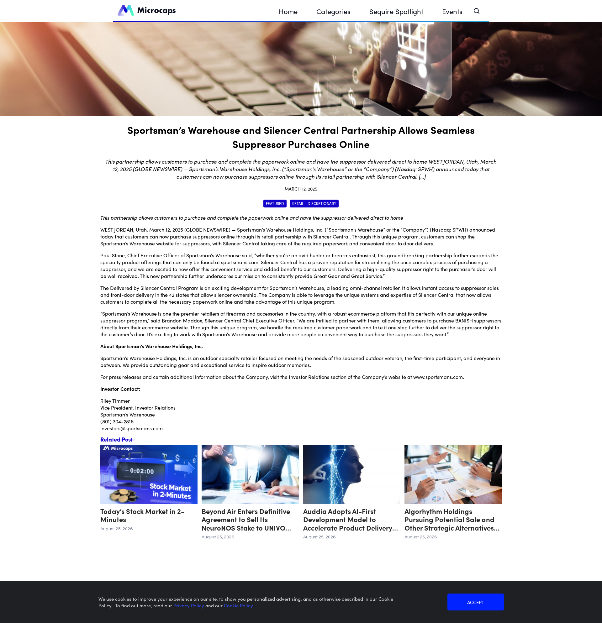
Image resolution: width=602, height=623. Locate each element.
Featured (275, 203)
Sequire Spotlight (396, 11)
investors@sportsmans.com (131, 428)
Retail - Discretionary (314, 203)
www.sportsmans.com (438, 376)
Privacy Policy (189, 605)
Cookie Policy (238, 605)
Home (288, 11)
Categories (333, 11)
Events (452, 11)
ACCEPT (475, 602)
